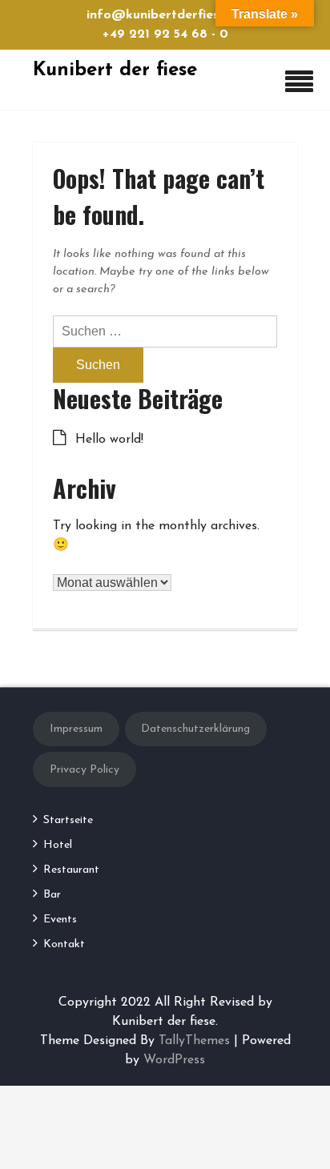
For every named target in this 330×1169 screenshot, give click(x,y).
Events (60, 920)
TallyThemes (194, 1040)
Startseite (68, 820)
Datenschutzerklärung (195, 729)
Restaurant (71, 870)
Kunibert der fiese (115, 70)
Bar (52, 895)
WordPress (174, 1060)
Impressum (76, 729)
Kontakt (64, 944)
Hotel (57, 845)
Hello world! (109, 439)
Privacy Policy (84, 770)
